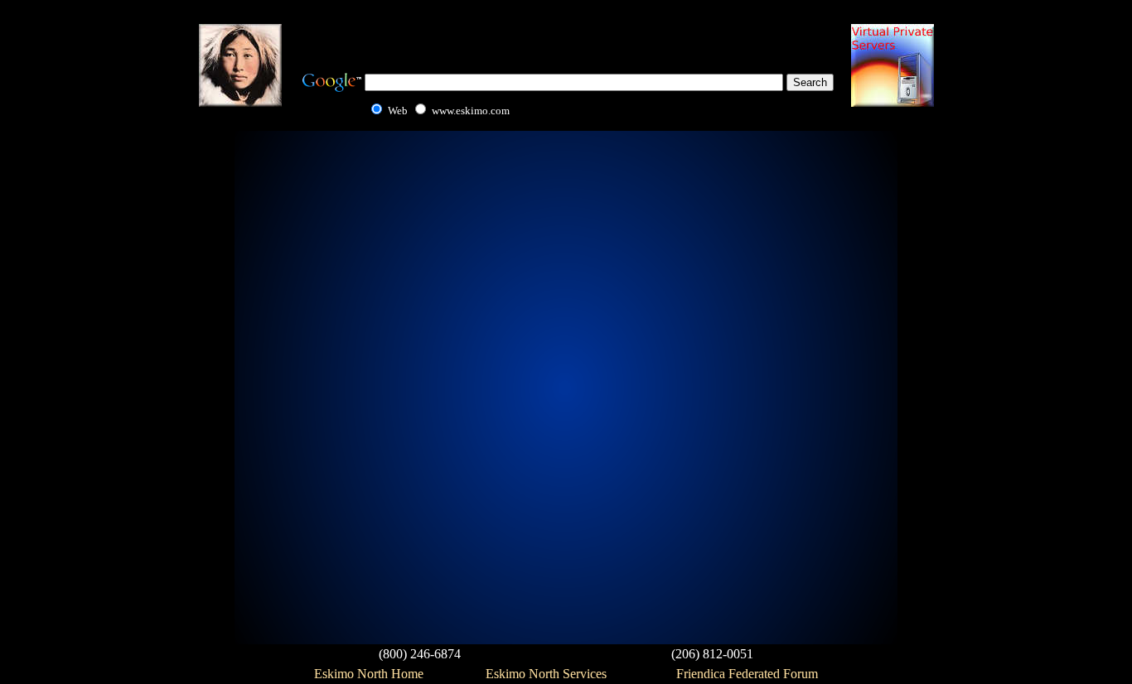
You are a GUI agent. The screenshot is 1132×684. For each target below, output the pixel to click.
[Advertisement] (566, 33)
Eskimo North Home (368, 674)
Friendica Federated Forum (747, 674)
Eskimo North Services (546, 674)
